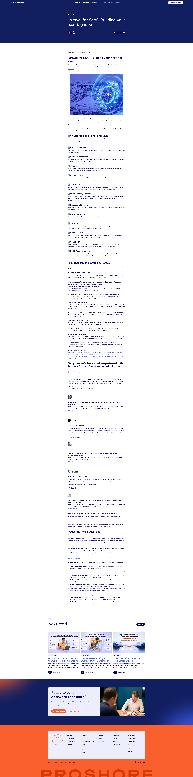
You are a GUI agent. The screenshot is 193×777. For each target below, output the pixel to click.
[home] (28, 2)
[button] (76, 2)
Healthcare (115, 741)
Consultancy (101, 741)
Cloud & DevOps (71, 741)
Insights (103, 2)
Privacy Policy (71, 762)
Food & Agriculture (117, 747)
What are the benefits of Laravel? (76, 558)
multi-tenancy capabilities (79, 196)
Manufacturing (116, 744)
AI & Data (69, 744)
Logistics (115, 738)
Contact (118, 2)
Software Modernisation (88, 741)
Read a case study (75, 711)
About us (110, 2)
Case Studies (131, 741)
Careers (130, 751)
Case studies (85, 2)
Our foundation (132, 738)
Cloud (83, 747)
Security (84, 744)
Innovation (85, 749)
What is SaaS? (71, 535)
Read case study (72, 410)
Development (70, 738)
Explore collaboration (176, 2)
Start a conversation (59, 711)
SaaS (83, 752)
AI (82, 738)
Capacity (100, 738)
